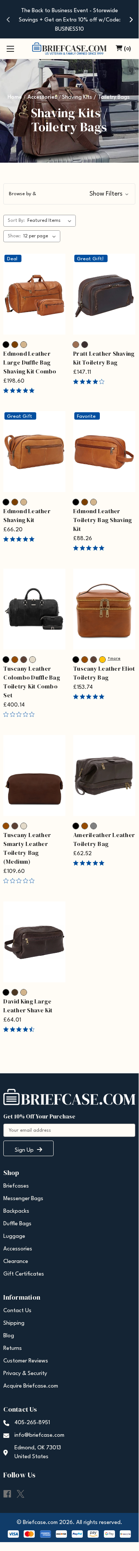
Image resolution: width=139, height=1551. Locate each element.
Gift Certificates (23, 1274)
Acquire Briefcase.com (30, 1386)
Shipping (13, 1323)
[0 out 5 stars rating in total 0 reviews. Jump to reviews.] (20, 714)
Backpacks (16, 1211)
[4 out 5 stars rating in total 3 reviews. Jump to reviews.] (90, 381)
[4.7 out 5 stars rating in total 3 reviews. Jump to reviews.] (20, 1029)
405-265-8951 (32, 1423)
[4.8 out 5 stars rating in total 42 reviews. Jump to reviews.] (90, 548)
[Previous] (8, 19)
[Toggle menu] (10, 48)
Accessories (17, 1249)
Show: (14, 236)
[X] (20, 1494)
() (127, 49)
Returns (12, 1348)
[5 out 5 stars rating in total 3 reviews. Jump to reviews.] (20, 539)
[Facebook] (7, 1494)
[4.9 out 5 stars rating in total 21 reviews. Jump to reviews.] (90, 863)
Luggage (14, 1236)
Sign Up (25, 1150)
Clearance (15, 1261)
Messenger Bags (23, 1199)
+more (114, 659)
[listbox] (50, 220)
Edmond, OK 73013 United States (37, 1452)
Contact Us (17, 1311)
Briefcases (16, 1186)
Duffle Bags (17, 1224)
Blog (8, 1336)
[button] (69, 193)
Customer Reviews (25, 1361)
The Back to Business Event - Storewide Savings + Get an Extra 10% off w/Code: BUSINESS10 (70, 20)
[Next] (130, 19)
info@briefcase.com (39, 1435)
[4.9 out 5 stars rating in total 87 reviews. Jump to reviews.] (20, 390)
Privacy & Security (25, 1373)
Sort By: (16, 221)
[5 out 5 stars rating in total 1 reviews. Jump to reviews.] (90, 696)
